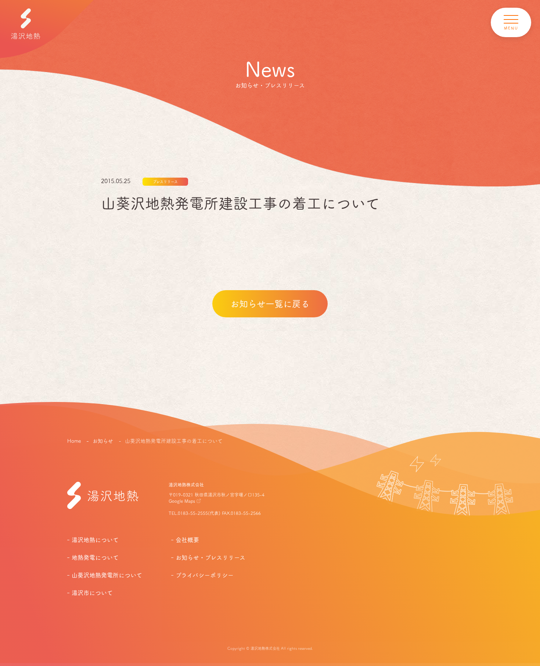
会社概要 (187, 540)
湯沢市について (92, 593)
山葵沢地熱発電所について (107, 575)
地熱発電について (95, 557)
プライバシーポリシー (205, 575)
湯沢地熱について (95, 540)
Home (74, 441)
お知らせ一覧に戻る (270, 303)
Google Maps (182, 501)
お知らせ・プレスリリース (210, 557)
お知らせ (104, 441)
